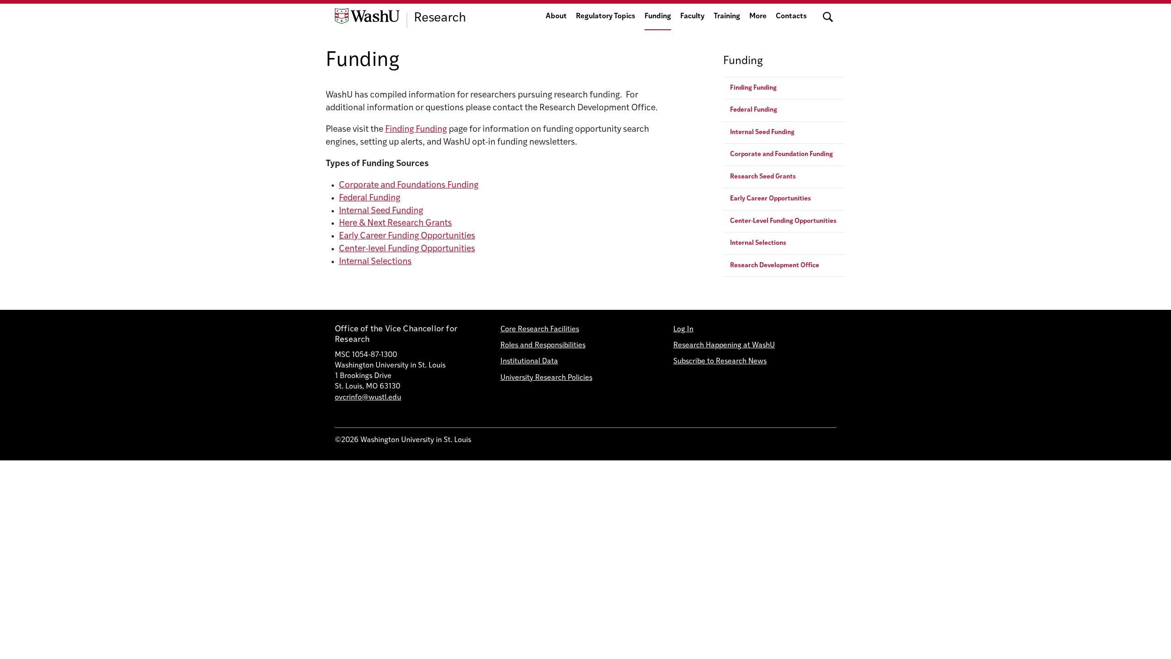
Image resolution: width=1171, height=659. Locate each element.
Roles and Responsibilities (543, 345)
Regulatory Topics (605, 16)
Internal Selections (375, 262)
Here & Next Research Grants (395, 223)
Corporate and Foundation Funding (781, 154)
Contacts (791, 16)
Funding (658, 16)
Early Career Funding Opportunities (407, 236)
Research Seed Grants (763, 176)
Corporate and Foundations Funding (408, 185)
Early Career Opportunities (770, 198)
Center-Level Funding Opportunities (783, 221)
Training (727, 16)
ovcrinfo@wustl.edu (368, 397)
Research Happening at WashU (724, 345)
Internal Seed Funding (381, 211)
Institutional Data (529, 361)
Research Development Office (774, 265)
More (758, 16)
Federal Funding (369, 198)
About (556, 16)
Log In (683, 329)
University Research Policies (546, 378)
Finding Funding (416, 129)
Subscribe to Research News (720, 361)
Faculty (692, 16)
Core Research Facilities (539, 329)
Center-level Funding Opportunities (407, 249)
